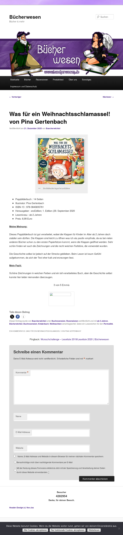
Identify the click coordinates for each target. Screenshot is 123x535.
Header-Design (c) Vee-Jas (21, 507)
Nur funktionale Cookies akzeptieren (67, 530)
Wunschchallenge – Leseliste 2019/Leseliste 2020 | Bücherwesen (75, 339)
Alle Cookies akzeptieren (35, 530)
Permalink (108, 323)
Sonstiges (86, 79)
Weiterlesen (94, 530)
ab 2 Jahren (102, 320)
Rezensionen (42, 79)
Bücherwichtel (15, 323)
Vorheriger (15, 96)
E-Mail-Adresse (23, 432)
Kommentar (22, 372)
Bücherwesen (25, 16)
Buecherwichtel (53, 128)
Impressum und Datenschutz (23, 86)
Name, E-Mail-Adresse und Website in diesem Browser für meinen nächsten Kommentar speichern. (61, 456)
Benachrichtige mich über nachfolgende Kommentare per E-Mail (45, 462)
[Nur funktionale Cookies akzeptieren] (119, 528)
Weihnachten (56, 323)
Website (19, 447)
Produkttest (58, 79)
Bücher (27, 79)
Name (18, 416)
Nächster (108, 96)
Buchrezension (58, 320)
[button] (12, 317)
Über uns (73, 79)
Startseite (14, 79)
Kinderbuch (43, 323)
